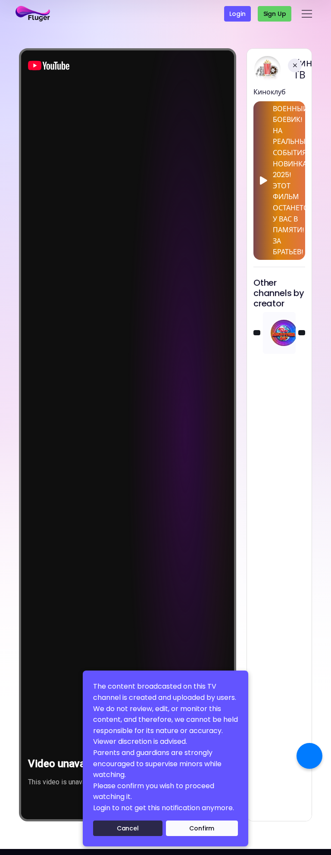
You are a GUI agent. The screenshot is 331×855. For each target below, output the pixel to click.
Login (237, 13)
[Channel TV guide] (309, 756)
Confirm (201, 828)
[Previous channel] (256, 332)
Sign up (274, 13)
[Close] (295, 65)
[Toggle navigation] (306, 13)
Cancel (128, 828)
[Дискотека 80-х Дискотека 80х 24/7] (279, 333)
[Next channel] (301, 332)
